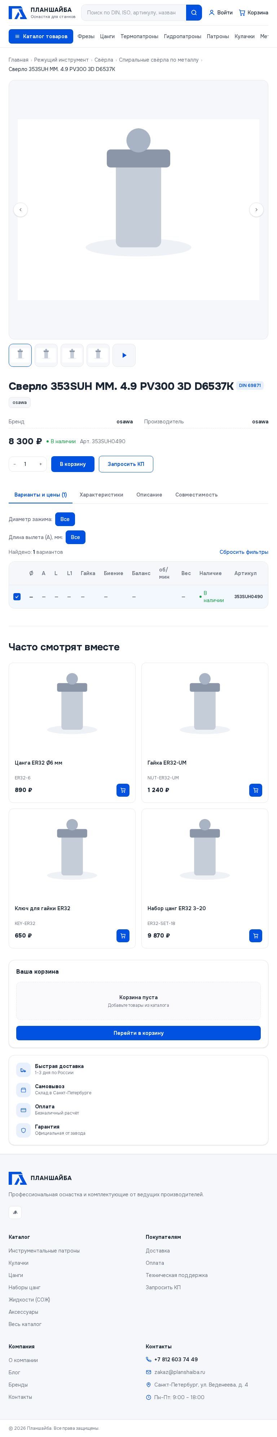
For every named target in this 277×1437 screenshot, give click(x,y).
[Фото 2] (46, 355)
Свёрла (103, 60)
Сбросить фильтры (244, 552)
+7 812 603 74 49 (176, 1359)
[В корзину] (122, 790)
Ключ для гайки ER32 (42, 908)
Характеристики (101, 494)
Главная (18, 60)
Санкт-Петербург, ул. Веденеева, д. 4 (201, 1385)
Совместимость (196, 494)
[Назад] (20, 210)
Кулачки (245, 36)
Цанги (107, 36)
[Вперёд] (256, 210)
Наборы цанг (24, 1287)
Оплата (155, 1263)
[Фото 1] (20, 355)
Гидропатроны (182, 36)
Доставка (158, 1250)
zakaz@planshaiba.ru (179, 1372)
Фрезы (86, 36)
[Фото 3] (72, 355)
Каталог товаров (45, 36)
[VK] (15, 1212)
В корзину (73, 464)
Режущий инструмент (61, 60)
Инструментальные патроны (44, 1250)
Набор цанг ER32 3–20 (177, 908)
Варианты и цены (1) (40, 494)
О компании (23, 1360)
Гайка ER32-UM (167, 763)
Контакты (20, 1397)
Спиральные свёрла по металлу (159, 60)
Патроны (218, 36)
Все (65, 519)
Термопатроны (139, 36)
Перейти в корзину (139, 1033)
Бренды (18, 1385)
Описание (149, 494)
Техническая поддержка (177, 1275)
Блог (14, 1372)
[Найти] (194, 13)
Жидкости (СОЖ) (29, 1299)
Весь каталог (25, 1324)
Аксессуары (23, 1312)
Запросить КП (126, 464)
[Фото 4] (98, 355)
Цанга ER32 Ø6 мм (38, 763)
